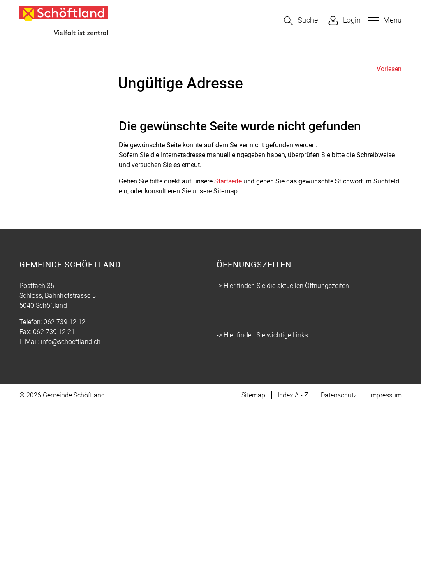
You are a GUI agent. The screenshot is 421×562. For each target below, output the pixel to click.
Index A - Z (293, 395)
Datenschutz (339, 395)
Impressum (385, 395)
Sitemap (253, 395)
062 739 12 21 (54, 332)
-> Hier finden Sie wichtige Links (262, 335)
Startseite (228, 181)
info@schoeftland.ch (71, 342)
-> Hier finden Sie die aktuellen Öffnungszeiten (283, 286)
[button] (300, 21)
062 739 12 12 (65, 322)
